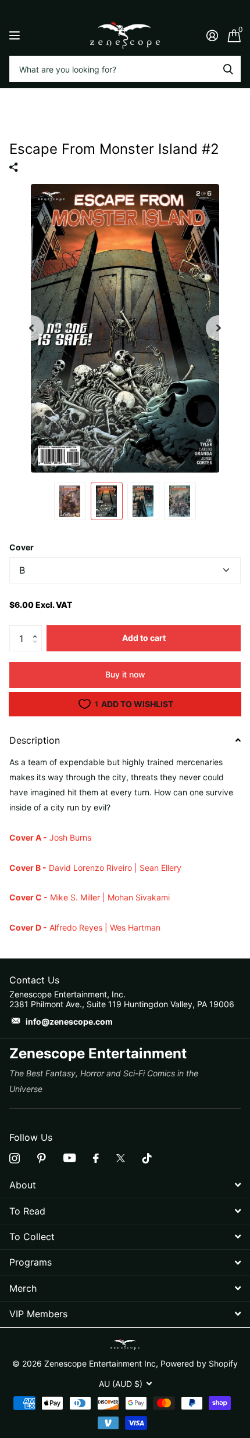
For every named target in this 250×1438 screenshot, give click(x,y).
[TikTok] (147, 1158)
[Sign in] (212, 35)
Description (34, 740)
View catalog (16, 35)
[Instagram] (14, 1158)
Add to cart (144, 638)
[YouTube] (69, 1158)
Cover (21, 547)
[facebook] (96, 1158)
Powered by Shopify (199, 1363)
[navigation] (31, 328)
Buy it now (125, 674)
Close (125, 1185)
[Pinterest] (41, 1158)
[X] (120, 1158)
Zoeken (228, 69)
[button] (37, 628)
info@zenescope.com (69, 1021)
